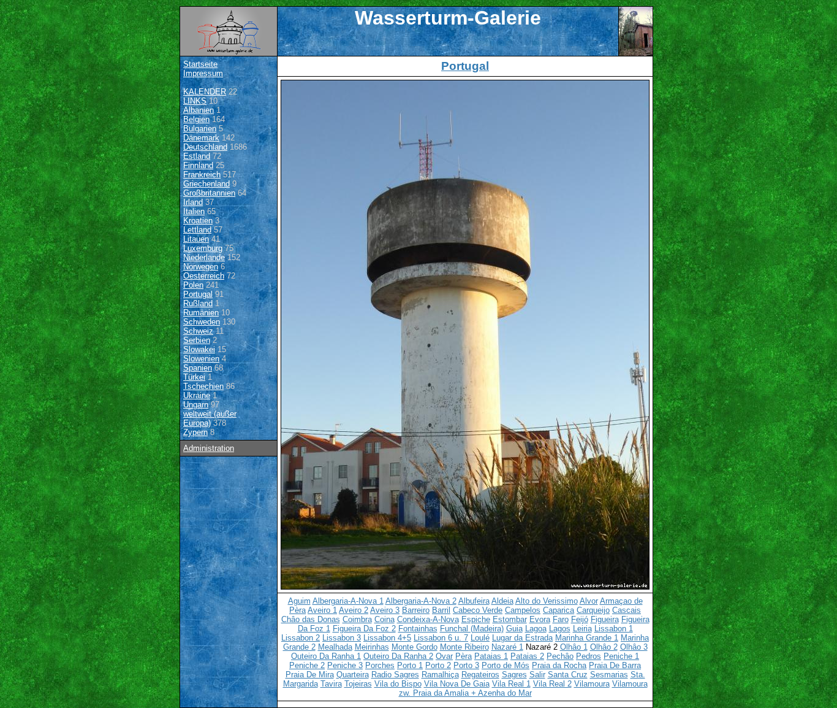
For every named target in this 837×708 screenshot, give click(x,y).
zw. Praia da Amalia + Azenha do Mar (465, 693)
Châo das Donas (310, 619)
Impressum (203, 73)
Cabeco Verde (477, 610)
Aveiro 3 (385, 610)
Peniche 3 (345, 665)
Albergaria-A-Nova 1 (348, 601)
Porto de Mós (505, 665)
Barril (441, 610)
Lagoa (536, 628)
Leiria (582, 628)
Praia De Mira (310, 674)
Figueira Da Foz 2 (364, 628)
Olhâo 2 (604, 647)
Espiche (475, 619)
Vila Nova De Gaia (457, 683)
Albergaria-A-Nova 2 (420, 601)
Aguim (299, 601)
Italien (194, 211)
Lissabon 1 (613, 628)
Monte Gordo (414, 647)
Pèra (463, 656)
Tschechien (203, 386)
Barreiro (416, 610)
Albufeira (474, 601)
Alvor (589, 601)
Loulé (480, 637)
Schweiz (198, 331)
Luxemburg (202, 248)
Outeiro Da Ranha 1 (326, 656)
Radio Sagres (395, 674)
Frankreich (202, 174)
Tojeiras (358, 683)
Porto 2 (438, 665)
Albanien (198, 110)
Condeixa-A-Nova (428, 619)
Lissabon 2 (300, 637)
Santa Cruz (568, 674)
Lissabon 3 (341, 637)
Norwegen (200, 266)
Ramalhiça (440, 674)
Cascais (626, 610)
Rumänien (201, 312)
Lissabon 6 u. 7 (441, 637)
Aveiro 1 (322, 610)
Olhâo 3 (634, 647)
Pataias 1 (491, 656)
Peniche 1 (621, 656)
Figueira (605, 619)
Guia (514, 628)
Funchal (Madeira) (472, 628)
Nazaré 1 (507, 647)
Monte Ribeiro (464, 647)
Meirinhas (372, 647)
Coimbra (357, 619)
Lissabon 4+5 (387, 637)
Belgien (196, 119)
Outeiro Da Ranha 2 (398, 656)
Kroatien (198, 220)
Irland (193, 202)
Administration (208, 448)
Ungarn (195, 404)
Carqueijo (593, 610)
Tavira (331, 683)
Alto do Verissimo (546, 601)
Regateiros (480, 674)
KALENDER (204, 91)
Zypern (195, 432)
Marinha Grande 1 (586, 637)
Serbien (196, 340)
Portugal (198, 294)
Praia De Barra (615, 665)
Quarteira (352, 674)
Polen (193, 285)
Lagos (559, 628)
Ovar (444, 656)
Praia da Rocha (559, 665)
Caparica (558, 610)
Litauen (196, 239)
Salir (537, 674)
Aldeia (502, 601)
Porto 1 (410, 665)
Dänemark (201, 137)
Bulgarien (199, 128)
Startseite (200, 64)
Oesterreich (203, 275)
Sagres (514, 674)
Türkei (194, 377)
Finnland (198, 165)
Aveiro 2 (353, 610)
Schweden (201, 321)
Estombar (510, 619)
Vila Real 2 (552, 683)
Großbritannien (209, 193)
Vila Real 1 (511, 683)
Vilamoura (592, 683)
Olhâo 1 (574, 647)
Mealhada (335, 647)
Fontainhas (417, 628)
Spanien (197, 367)
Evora (539, 619)
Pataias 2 (527, 656)
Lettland (197, 229)
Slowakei (199, 349)
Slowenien (201, 358)
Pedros (588, 656)
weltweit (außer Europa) (210, 418)
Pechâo (560, 656)
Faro (561, 619)
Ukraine (196, 395)
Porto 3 (466, 665)
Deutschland (205, 147)
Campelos (522, 610)
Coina (384, 619)
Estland (196, 156)
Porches (380, 665)
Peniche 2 (307, 665)
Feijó (579, 619)
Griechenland (206, 183)
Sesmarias (609, 674)
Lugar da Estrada (522, 637)
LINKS (194, 101)
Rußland (198, 303)
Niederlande (204, 257)
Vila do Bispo (398, 683)
